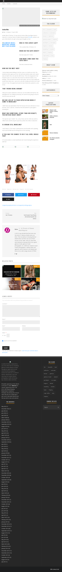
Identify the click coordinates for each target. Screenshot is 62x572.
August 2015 (5, 506)
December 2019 (5, 422)
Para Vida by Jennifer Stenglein (49, 83)
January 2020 (5, 419)
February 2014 (5, 546)
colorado (52, 33)
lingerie (22, 189)
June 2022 (4, 413)
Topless (45, 59)
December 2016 (5, 473)
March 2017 (4, 470)
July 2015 (4, 508)
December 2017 (5, 455)
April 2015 (4, 515)
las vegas (53, 42)
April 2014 (4, 541)
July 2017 (4, 464)
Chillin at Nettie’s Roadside (54, 116)
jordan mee (16, 189)
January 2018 (5, 453)
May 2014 (4, 539)
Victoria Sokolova (46, 80)
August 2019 (5, 426)
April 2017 (4, 468)
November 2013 (5, 553)
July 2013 (4, 561)
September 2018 (6, 442)
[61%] (45, 140)
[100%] (45, 113)
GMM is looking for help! (54, 569)
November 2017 (5, 457)
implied (55, 39)
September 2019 (6, 424)
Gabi (43, 78)
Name (4, 319)
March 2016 (4, 493)
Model (50, 46)
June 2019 (4, 428)
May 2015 (4, 513)
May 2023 (4, 406)
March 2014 (4, 544)
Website (24, 326)
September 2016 (6, 479)
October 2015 (5, 504)
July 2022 (4, 411)
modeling (45, 49)
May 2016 (4, 488)
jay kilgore (45, 42)
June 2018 (4, 446)
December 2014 (5, 524)
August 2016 (5, 482)
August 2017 (5, 462)
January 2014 (5, 548)
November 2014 (5, 526)
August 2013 (5, 559)
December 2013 (5, 550)
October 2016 (5, 477)
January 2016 (5, 497)
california (45, 33)
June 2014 (4, 537)
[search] (58, 407)
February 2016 (5, 495)
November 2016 (5, 475)
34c (44, 29)
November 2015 (5, 502)
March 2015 (4, 517)
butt (55, 29)
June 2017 (4, 466)
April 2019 (4, 433)
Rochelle (30, 37)
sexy (52, 55)
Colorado (9, 32)
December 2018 (5, 439)
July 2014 (4, 535)
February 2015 (5, 519)
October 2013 (5, 555)
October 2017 (5, 459)
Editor (4, 32)
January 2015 (5, 522)
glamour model (47, 39)
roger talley (46, 55)
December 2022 (5, 408)
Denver (4, 189)
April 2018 (4, 451)
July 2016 (4, 484)
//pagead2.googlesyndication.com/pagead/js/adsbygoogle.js (17, 205)
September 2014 (6, 530)
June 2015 (4, 510)
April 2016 (4, 490)
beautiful (49, 29)
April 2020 (4, 415)
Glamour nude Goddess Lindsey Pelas (54, 111)
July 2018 (4, 444)
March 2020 (4, 417)
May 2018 (4, 448)
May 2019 (4, 431)
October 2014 (5, 528)
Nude (44, 52)
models (52, 49)
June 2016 (4, 486)
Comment (4, 303)
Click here (14, 385)
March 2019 (4, 435)
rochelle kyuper (29, 189)
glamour (10, 189)
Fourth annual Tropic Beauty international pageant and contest (30, 216)
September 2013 (6, 557)
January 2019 (5, 437)
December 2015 (5, 499)
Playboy (50, 52)
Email (3, 326)
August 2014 (5, 533)
